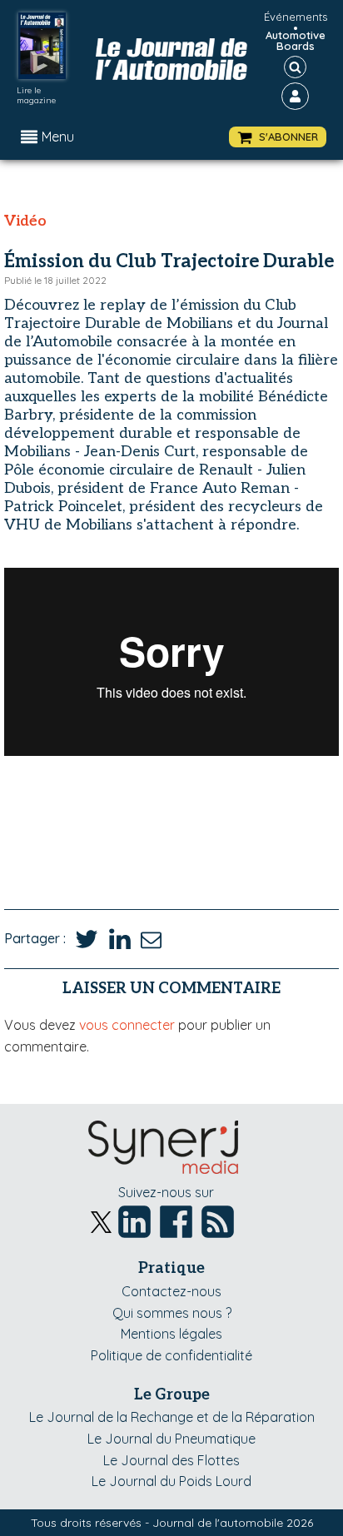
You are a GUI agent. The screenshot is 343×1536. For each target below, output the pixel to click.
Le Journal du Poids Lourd (171, 1481)
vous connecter (127, 1025)
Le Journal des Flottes (171, 1460)
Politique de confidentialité (171, 1355)
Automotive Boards (296, 41)
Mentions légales (171, 1333)
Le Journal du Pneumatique (171, 1438)
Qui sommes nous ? (171, 1313)
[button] (277, 137)
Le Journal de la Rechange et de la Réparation (172, 1417)
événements (295, 16)
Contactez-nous (171, 1291)
